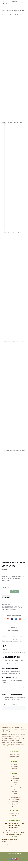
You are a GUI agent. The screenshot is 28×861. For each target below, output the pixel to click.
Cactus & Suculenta (15, 799)
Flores (11, 607)
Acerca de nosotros (14, 813)
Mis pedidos (14, 768)
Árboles (15, 793)
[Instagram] (16, 859)
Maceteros (14, 807)
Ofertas (14, 776)
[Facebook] (12, 859)
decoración (11, 609)
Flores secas (15, 780)
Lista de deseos (14, 766)
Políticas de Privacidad (14, 754)
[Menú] (25, 2)
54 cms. (15, 704)
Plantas (15, 791)
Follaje (15, 782)
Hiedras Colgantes (15, 797)
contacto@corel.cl (7, 845)
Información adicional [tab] (14, 630)
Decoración (15, 801)
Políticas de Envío (14, 756)
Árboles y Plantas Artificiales (14, 786)
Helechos (15, 789)
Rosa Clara (16, 708)
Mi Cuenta (14, 764)
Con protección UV (15, 788)
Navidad (14, 805)
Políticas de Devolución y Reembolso (14, 758)
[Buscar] (20, 2)
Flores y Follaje (18, 607)
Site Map (14, 815)
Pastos (15, 795)
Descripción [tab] (14, 627)
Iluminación (14, 803)
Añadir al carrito (14, 591)
